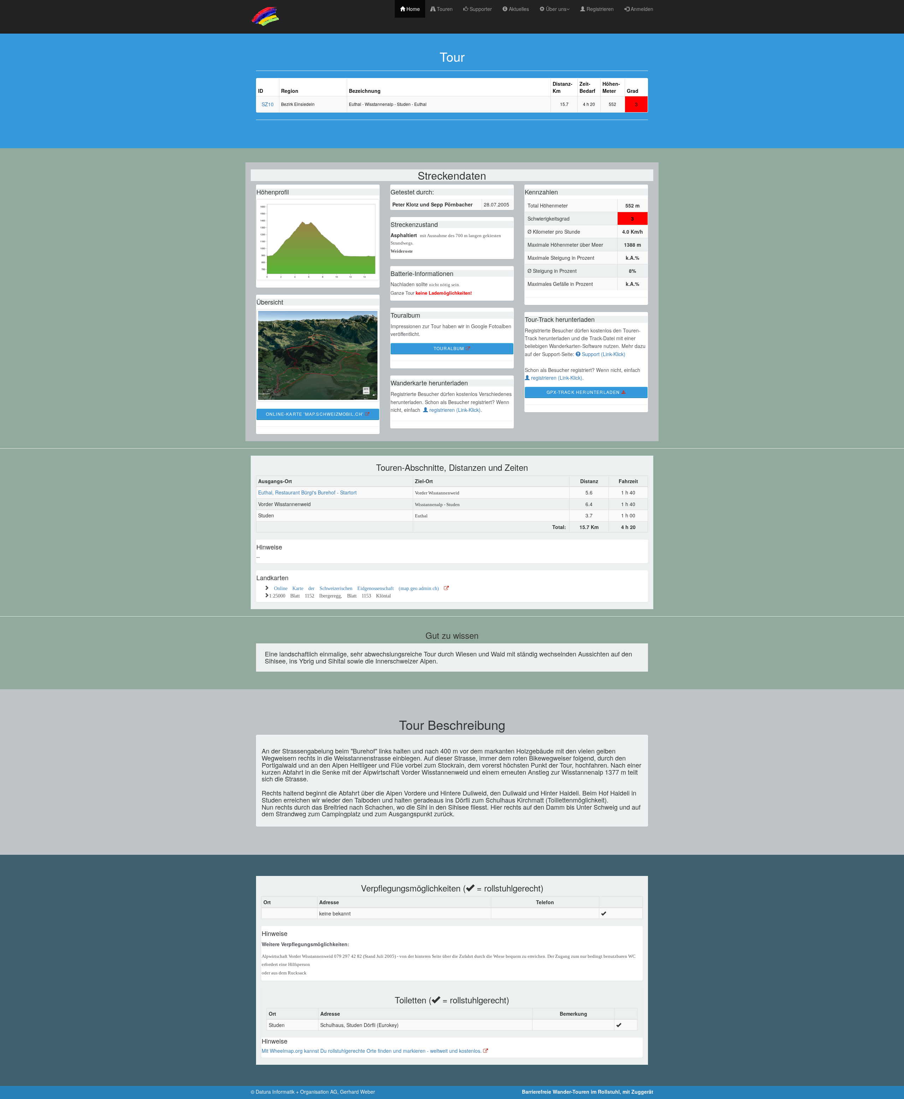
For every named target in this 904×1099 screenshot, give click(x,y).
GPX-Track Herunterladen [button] (584, 392)
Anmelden (641, 8)
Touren (444, 8)
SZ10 (268, 104)
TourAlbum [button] (450, 348)
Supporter (480, 8)
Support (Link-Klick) (603, 354)
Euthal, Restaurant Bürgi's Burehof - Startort (307, 492)
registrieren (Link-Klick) (454, 409)
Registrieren (599, 8)
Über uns (555, 8)
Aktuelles (518, 8)
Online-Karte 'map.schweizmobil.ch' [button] (315, 414)
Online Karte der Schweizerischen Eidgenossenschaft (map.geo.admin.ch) (359, 587)
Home (412, 8)
